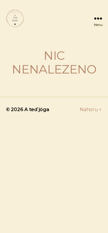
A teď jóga (36, 109)
